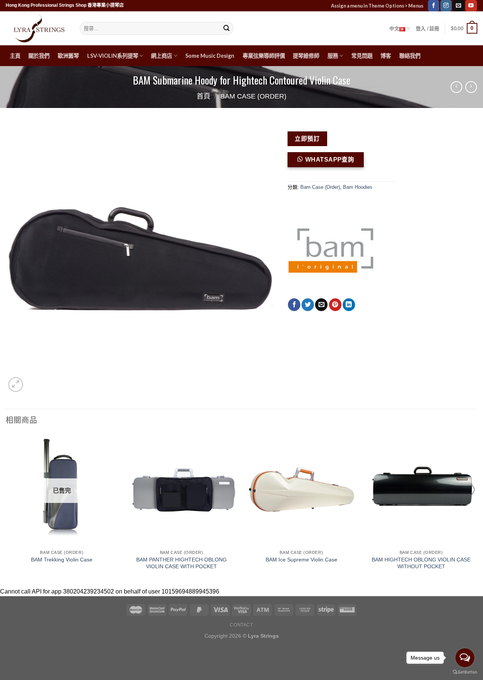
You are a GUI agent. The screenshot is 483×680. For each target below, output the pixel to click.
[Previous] (6, 509)
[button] (329, 162)
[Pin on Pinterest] (335, 304)
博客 (385, 55)
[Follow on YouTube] (471, 5)
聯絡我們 (409, 55)
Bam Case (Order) (253, 96)
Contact (241, 625)
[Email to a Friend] (321, 304)
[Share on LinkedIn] (349, 304)
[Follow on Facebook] (433, 5)
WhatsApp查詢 (329, 159)
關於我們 (38, 55)
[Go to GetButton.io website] (465, 672)
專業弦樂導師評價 (264, 55)
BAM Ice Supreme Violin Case (301, 560)
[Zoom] (15, 384)
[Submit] (226, 28)
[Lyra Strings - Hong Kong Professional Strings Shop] (37, 28)
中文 (394, 28)
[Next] (477, 509)
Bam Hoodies (357, 187)
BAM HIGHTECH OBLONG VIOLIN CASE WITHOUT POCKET (421, 563)
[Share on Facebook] (294, 304)
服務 (333, 55)
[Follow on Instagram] (446, 5)
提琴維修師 (306, 55)
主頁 (15, 55)
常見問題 (361, 55)
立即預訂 (307, 139)
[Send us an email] (458, 5)
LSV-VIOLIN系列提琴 (112, 55)
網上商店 (161, 55)
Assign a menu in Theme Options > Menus (377, 6)
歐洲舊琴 (68, 55)
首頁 (203, 96)
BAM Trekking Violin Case (61, 560)
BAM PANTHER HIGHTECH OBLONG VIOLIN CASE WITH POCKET (181, 563)
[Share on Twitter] (307, 304)
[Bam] (335, 251)
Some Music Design (209, 55)
